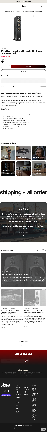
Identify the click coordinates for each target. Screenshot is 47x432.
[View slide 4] (25, 346)
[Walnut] (5, 62)
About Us (18, 387)
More (25, 396)
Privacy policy (17, 429)
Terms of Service (17, 406)
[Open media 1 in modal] (32, 16)
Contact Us (18, 385)
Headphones (26, 389)
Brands (25, 397)
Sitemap (17, 399)
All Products (18, 394)
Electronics (26, 394)
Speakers (26, 385)
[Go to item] (23, 44)
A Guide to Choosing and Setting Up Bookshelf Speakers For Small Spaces (34, 311)
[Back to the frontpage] (1, 11)
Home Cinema (25, 392)
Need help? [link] (43, 86)
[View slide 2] (23, 235)
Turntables (26, 387)
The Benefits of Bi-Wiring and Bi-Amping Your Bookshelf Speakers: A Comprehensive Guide (12, 312)
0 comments (14, 271)
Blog (17, 389)
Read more (4, 283)
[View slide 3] (25, 235)
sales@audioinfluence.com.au (39, 419)
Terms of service (22, 429)
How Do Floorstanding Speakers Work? (15, 274)
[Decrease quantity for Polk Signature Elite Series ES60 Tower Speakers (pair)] (2, 66)
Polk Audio (3, 48)
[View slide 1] (22, 235)
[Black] (2, 62)
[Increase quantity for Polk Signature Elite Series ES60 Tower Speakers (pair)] (8, 66)
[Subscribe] (26, 361)
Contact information (34, 429)
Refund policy (17, 403)
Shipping (17, 400)
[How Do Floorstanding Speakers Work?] (23, 270)
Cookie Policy (17, 412)
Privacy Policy (17, 409)
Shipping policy (28, 429)
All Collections (18, 397)
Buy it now (23, 71)
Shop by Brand (17, 392)
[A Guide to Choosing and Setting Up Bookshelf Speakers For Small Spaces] (35, 297)
